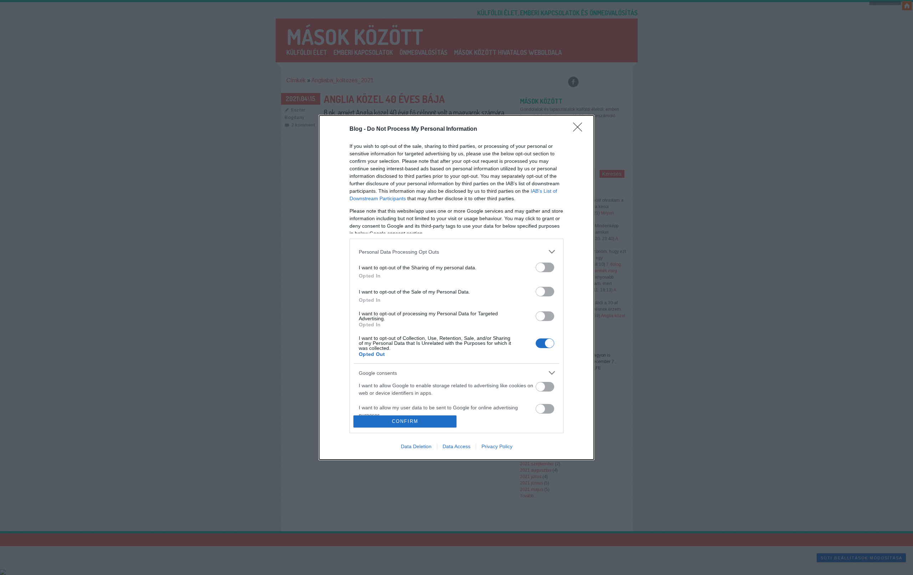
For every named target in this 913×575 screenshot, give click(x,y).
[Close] (580, 129)
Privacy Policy (496, 446)
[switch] (545, 267)
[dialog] (456, 287)
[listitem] (456, 251)
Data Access (456, 446)
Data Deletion (416, 446)
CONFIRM (405, 421)
